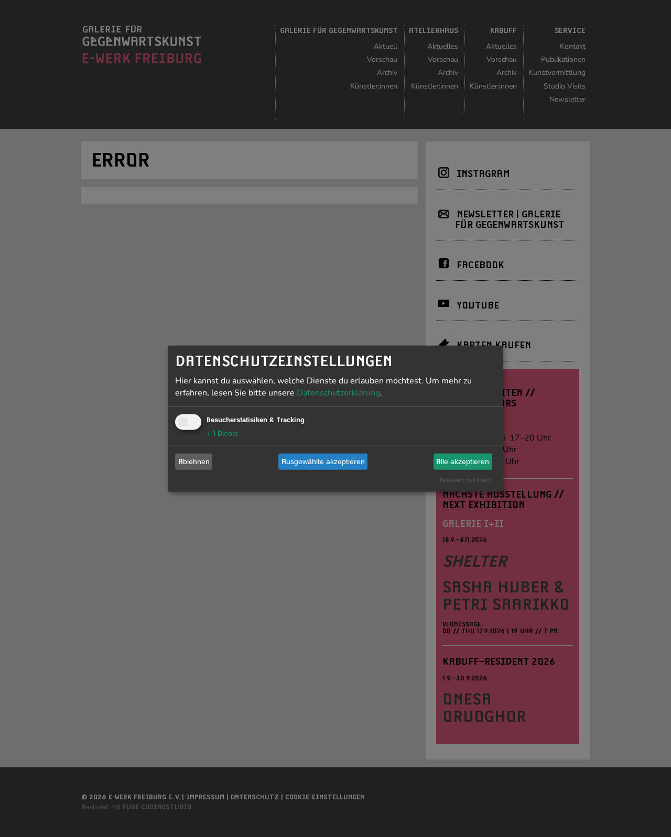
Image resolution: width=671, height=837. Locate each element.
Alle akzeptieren (462, 461)
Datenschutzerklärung (338, 392)
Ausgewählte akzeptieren (323, 461)
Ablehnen (194, 461)
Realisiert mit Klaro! (466, 479)
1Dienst (222, 432)
